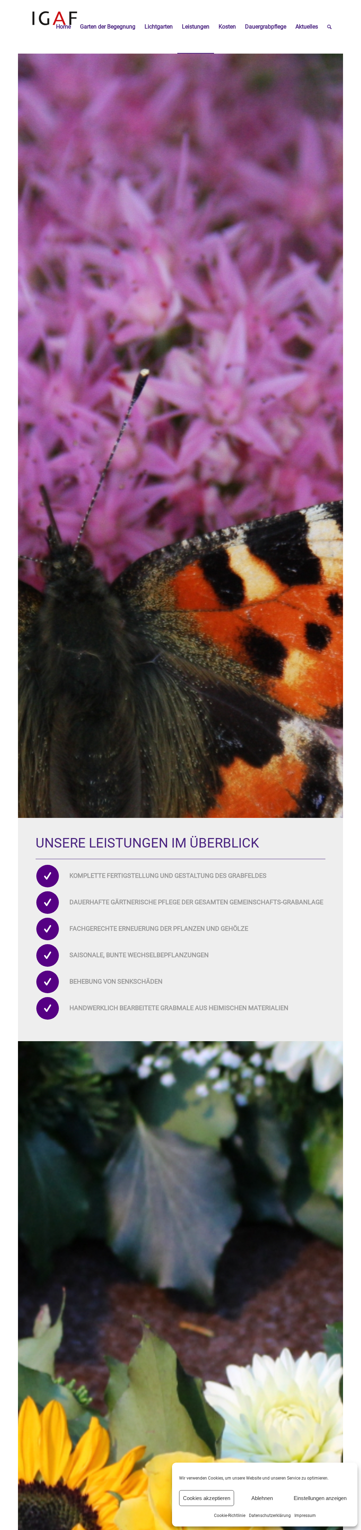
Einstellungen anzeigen (320, 1498)
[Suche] (329, 26)
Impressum (305, 1515)
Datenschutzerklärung (270, 1515)
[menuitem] (63, 26)
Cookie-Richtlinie (229, 1515)
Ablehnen (262, 1498)
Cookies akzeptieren (206, 1498)
